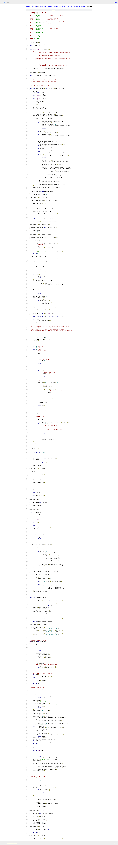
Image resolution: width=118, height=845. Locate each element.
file (53, 10)
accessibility (76, 6)
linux (35, 6)
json (115, 842)
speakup (83, 6)
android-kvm (29, 6)
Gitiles (8, 843)
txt (112, 842)
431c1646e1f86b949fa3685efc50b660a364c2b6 (51, 6)
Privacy (12, 843)
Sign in (115, 2)
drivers (70, 6)
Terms (15, 843)
